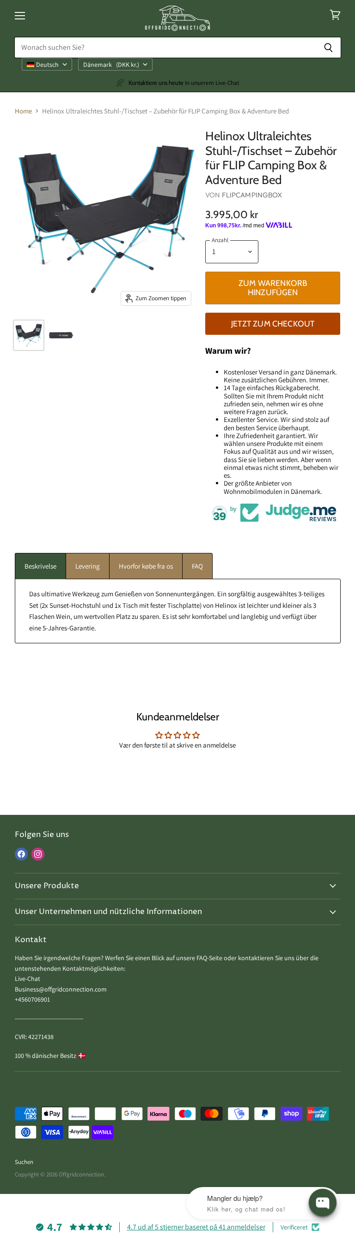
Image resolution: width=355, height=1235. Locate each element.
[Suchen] (329, 47)
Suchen (24, 1162)
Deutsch (47, 64)
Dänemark (111, 64)
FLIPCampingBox (252, 194)
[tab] (40, 566)
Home (23, 111)
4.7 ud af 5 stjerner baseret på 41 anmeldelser (196, 1227)
